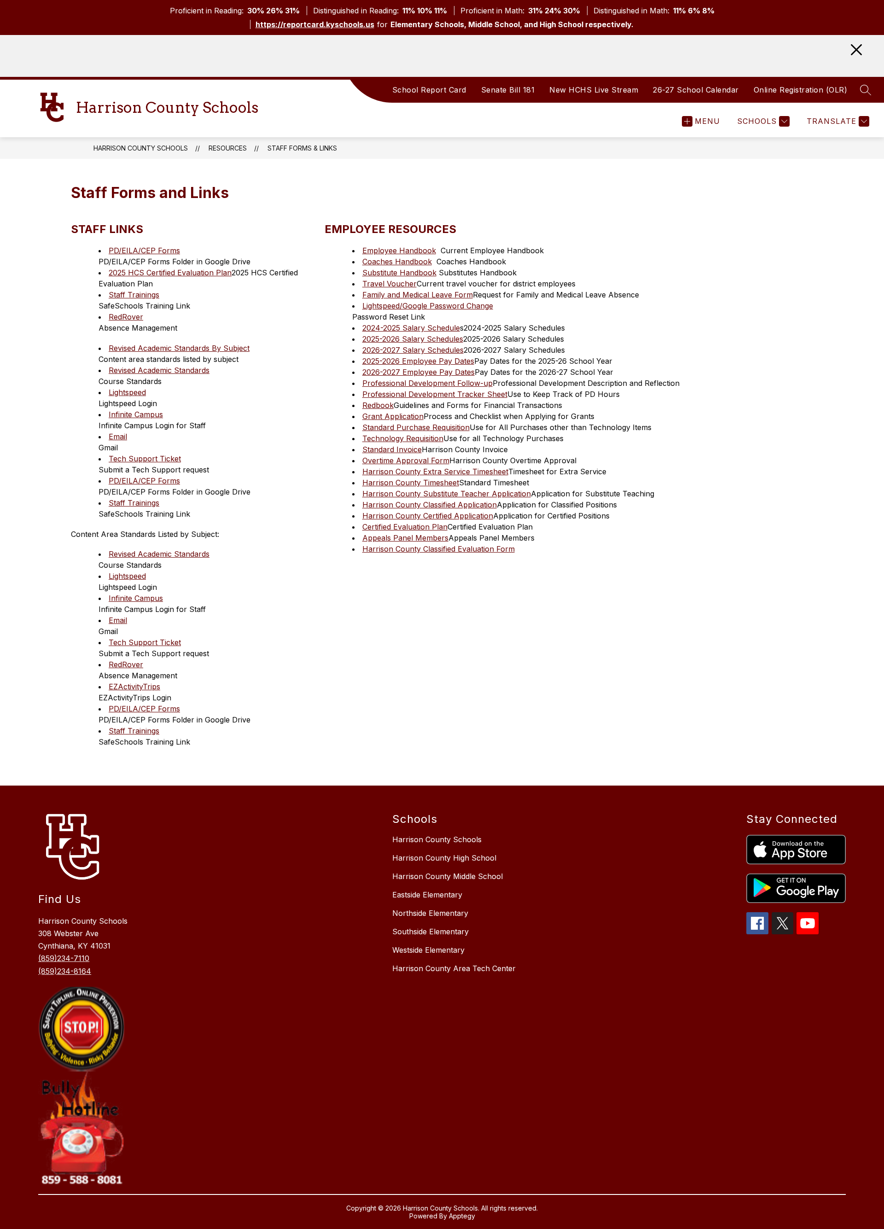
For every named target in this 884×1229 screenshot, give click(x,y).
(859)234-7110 (63, 958)
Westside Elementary (428, 950)
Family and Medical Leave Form (417, 294)
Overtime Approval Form (405, 460)
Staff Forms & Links (302, 148)
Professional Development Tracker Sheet (434, 394)
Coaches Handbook (397, 261)
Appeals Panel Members (405, 537)
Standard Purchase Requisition (416, 427)
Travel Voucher (389, 283)
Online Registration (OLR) (801, 89)
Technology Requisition (402, 438)
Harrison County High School (444, 857)
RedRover (126, 316)
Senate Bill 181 (508, 89)
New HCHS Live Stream (593, 89)
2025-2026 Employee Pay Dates (418, 361)
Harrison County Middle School (447, 876)
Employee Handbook (399, 250)
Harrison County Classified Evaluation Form (438, 548)
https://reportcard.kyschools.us (315, 24)
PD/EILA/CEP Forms (144, 250)
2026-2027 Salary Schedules (413, 350)
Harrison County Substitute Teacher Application (446, 493)
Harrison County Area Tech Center (454, 968)
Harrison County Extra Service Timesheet (435, 471)
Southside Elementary (430, 931)
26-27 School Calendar (696, 89)
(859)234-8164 (64, 971)
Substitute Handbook (399, 272)
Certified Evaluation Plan (405, 526)
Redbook (378, 405)
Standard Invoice (392, 449)
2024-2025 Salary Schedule (411, 327)
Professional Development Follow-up (427, 383)
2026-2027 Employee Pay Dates (418, 372)
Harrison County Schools (140, 148)
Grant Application (393, 416)
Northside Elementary (430, 913)
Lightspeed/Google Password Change (427, 305)
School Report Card (429, 89)
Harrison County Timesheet (410, 482)
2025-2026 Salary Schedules (412, 339)
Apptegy (462, 1216)
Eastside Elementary (427, 894)
